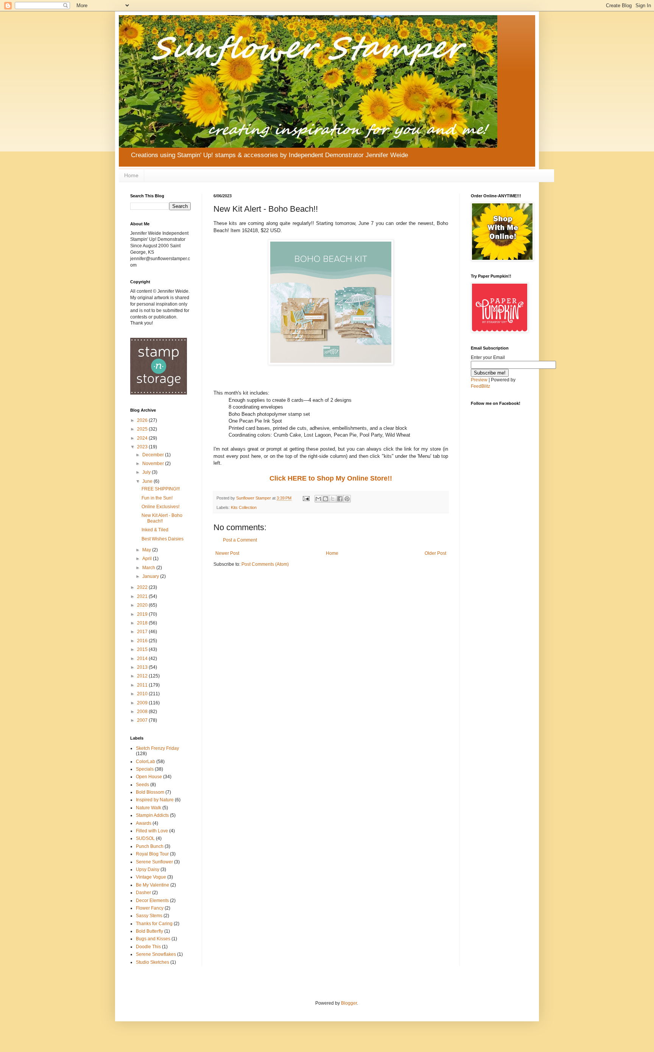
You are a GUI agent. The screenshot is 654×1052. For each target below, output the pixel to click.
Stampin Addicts (152, 815)
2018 (143, 623)
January (151, 576)
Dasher (143, 892)
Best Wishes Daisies (163, 539)
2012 (143, 676)
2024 (143, 438)
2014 (143, 658)
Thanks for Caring (154, 923)
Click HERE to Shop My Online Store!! (330, 478)
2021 (143, 596)
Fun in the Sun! (157, 498)
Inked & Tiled (155, 529)
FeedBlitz (480, 386)
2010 (143, 693)
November (153, 463)
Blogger (349, 1003)
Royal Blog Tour (152, 854)
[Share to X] (332, 499)
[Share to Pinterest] (347, 499)
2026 (143, 420)
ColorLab (145, 761)
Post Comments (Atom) (265, 564)
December (153, 454)
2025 (143, 429)
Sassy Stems (149, 915)
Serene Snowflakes (156, 954)
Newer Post (227, 553)
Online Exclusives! (160, 506)
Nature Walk (148, 807)
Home (131, 175)
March (149, 567)
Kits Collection (244, 507)
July (147, 472)
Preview (479, 379)
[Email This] (318, 499)
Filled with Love (152, 830)
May (147, 550)
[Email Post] (306, 498)
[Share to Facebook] (340, 499)
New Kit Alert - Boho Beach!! (162, 518)
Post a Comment (240, 540)
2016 (143, 640)
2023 (143, 447)
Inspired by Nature (155, 799)
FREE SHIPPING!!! (161, 489)
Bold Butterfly (149, 931)
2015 (143, 649)
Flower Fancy (150, 908)
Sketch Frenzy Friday (157, 748)
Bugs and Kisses (153, 938)
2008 (143, 711)
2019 (143, 614)
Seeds (142, 784)
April (147, 558)
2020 (143, 605)
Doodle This (148, 946)
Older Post (435, 553)
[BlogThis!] (325, 499)
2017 (143, 631)
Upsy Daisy (147, 869)
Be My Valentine (152, 885)
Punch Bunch (150, 846)
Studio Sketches (152, 962)
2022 (143, 587)
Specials (145, 769)
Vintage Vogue (151, 877)
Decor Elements (152, 900)
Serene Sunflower (154, 862)
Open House (149, 776)
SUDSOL (145, 838)
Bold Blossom (150, 792)
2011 (143, 685)
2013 (143, 667)
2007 (143, 720)
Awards (143, 823)
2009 (143, 702)
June (148, 481)
